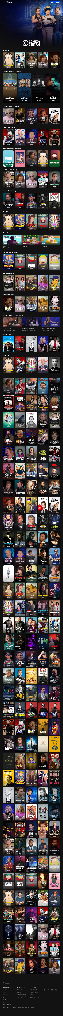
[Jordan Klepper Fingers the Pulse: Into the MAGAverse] (54, 710)
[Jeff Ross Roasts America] (31, 659)
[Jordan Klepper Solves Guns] (20, 710)
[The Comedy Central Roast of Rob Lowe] (20, 522)
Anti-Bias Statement (34, 997)
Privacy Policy (20, 992)
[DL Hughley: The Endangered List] (54, 539)
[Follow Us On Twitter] (48, 989)
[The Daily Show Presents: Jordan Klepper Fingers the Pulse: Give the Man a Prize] (43, 915)
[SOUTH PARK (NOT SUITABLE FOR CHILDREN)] (20, 881)
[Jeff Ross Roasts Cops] (43, 659)
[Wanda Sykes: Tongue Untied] (31, 966)
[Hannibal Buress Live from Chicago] (20, 625)
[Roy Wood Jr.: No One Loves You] (8, 864)
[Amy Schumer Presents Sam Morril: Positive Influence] (43, 403)
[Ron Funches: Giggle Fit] (31, 846)
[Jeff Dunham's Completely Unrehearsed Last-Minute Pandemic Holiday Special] (8, 659)
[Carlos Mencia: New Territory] (8, 471)
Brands (4, 999)
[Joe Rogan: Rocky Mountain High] (31, 693)
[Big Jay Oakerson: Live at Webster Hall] (31, 437)
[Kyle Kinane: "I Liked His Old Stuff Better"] (43, 744)
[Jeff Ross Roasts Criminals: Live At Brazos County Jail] (54, 659)
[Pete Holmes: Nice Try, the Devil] (43, 829)
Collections (5, 994)
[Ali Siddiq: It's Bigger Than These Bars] (54, 386)
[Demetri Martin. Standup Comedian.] (20, 573)
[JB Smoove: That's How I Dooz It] (20, 642)
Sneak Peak (5, 1002)
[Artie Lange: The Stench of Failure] (43, 420)
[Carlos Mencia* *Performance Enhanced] (54, 454)
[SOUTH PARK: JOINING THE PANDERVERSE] (8, 881)
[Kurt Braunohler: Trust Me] (20, 744)
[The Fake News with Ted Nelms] (31, 608)
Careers (31, 994)
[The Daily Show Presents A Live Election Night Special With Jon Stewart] (8, 556)
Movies (4, 992)
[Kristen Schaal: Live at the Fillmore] (54, 727)
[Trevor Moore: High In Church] (8, 949)
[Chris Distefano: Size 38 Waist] (43, 471)
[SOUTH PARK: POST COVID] (43, 864)
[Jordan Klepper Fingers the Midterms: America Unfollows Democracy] (43, 710)
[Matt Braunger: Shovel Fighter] (54, 761)
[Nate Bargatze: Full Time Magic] (8, 795)
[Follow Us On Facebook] (44, 989)
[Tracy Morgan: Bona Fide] (54, 932)
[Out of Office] (43, 812)
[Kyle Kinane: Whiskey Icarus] (8, 761)
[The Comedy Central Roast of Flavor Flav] (31, 505)
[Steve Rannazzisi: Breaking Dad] (20, 898)
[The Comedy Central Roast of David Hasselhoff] (20, 505)
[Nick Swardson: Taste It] (54, 795)
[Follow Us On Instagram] (56, 989)
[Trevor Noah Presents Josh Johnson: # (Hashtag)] (31, 949)
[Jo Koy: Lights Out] (54, 676)
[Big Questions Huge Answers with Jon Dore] (43, 437)
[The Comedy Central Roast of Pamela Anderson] (8, 522)
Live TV (4, 996)
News (4, 1001)
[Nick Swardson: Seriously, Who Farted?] (43, 795)
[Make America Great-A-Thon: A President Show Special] (31, 761)
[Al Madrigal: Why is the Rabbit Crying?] (43, 386)
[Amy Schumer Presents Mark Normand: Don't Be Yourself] (20, 403)
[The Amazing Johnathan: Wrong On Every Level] (8, 403)
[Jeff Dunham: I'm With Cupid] (54, 642)
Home (4, 989)
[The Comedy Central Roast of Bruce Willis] (54, 488)
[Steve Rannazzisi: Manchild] (31, 898)
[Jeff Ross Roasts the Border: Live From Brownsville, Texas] (8, 676)
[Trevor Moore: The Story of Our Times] (20, 949)
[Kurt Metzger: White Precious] (31, 744)
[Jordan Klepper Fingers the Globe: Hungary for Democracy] (31, 710)
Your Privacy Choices (21, 994)
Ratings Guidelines (34, 992)
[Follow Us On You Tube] (52, 989)
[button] (4, 2)
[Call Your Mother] (43, 454)
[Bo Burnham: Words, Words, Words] (54, 437)
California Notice (20, 997)
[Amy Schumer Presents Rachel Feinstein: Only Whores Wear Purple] (31, 403)
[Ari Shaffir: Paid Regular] (31, 420)
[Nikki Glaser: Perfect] (8, 812)
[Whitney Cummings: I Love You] (43, 966)
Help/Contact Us (33, 989)
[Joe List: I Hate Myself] (20, 693)
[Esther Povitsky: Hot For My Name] (54, 591)
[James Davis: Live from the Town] (31, 642)
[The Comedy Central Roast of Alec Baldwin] (31, 488)
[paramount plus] (9, 2)
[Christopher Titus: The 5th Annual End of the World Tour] (8, 488)
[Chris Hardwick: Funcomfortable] (54, 471)
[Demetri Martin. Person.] (8, 573)
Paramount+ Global (7, 1004)
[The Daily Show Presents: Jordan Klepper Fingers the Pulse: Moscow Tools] (8, 727)
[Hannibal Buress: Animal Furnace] (8, 625)
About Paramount (34, 996)
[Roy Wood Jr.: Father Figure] (43, 846)
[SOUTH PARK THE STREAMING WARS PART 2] (54, 864)
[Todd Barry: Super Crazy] (31, 932)
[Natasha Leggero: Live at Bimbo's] (54, 778)
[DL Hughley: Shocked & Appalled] (43, 539)
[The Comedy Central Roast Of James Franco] (43, 505)
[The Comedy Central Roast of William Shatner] (31, 522)
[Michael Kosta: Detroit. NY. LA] (8, 778)
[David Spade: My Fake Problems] (54, 556)
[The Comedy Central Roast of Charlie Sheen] (8, 505)
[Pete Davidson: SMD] (31, 829)
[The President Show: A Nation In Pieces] (54, 829)
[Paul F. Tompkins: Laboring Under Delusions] (20, 829)
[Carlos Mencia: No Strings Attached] (20, 471)
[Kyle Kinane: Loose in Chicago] (54, 744)
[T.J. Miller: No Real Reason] (54, 898)
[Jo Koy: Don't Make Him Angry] (43, 676)
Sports (4, 997)
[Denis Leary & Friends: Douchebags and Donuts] (31, 573)
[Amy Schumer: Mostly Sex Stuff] (54, 403)
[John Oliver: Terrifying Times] (8, 710)
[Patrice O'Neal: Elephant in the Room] (54, 812)
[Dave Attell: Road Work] (43, 556)
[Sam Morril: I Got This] (43, 881)
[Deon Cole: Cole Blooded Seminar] (43, 573)
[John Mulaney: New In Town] (43, 693)
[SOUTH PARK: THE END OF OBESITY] (31, 881)
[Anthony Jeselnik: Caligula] (20, 420)
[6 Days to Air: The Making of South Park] (8, 386)
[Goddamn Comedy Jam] (43, 608)
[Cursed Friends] (31, 539)
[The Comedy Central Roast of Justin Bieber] (54, 505)
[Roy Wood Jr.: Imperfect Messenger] (54, 846)
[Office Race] (31, 812)
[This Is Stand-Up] (8, 932)
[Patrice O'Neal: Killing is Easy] (8, 829)
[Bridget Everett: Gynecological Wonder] (8, 454)
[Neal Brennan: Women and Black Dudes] (31, 795)
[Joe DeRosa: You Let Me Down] (8, 693)
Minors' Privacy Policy (21, 996)
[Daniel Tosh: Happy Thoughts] (31, 556)
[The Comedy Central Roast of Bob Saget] (43, 488)
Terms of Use (19, 989)
